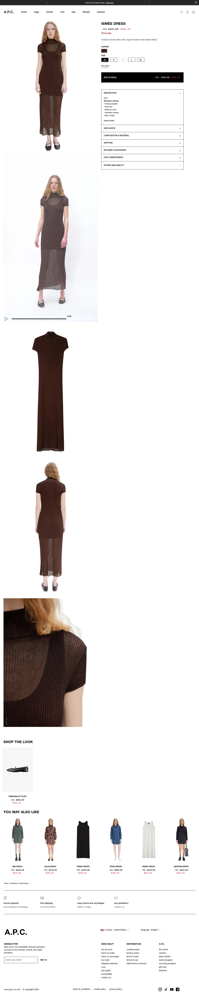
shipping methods (109, 964)
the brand (163, 950)
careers (162, 953)
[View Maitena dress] (181, 840)
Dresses (14, 883)
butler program (166, 960)
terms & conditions (81, 989)
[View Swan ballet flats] (17, 769)
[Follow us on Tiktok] (166, 989)
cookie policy (100, 989)
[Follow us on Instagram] (160, 989)
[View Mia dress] (17, 840)
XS (105, 60)
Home (6, 883)
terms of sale (133, 957)
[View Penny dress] (83, 840)
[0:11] (55, 318)
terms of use (132, 960)
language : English (149, 930)
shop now (109, 3)
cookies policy (133, 950)
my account (106, 950)
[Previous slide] (5, 771)
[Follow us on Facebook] (177, 989)
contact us (106, 978)
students (163, 971)
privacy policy (133, 953)
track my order (108, 953)
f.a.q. (103, 967)
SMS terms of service (136, 964)
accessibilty (106, 974)
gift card (163, 967)
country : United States (116, 930)
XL (140, 60)
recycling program (167, 964)
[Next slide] (194, 771)
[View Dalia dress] (50, 840)
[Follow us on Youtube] (172, 989)
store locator (165, 957)
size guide (106, 971)
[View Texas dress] (116, 840)
